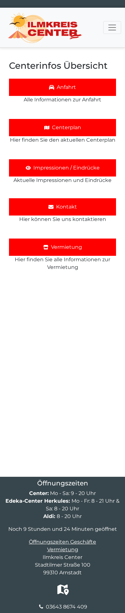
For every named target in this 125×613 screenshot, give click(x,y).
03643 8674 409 (66, 607)
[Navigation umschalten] (112, 27)
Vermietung (62, 549)
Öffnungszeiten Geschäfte (62, 542)
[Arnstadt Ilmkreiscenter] (45, 16)
